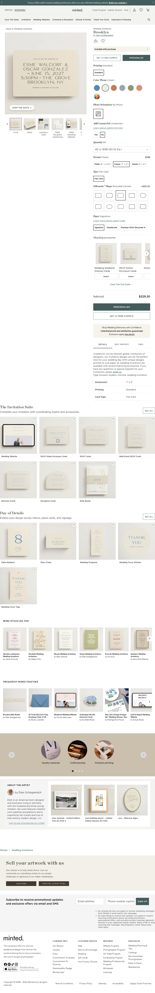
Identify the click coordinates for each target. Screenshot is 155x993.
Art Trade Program (111, 953)
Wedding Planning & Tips (137, 947)
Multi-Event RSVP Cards (130, 456)
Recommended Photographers (135, 958)
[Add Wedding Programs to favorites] (113, 525)
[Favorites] (141, 10)
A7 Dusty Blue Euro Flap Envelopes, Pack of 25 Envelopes (38, 715)
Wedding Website (9, 456)
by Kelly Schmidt (60, 656)
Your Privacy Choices (87, 961)
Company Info (60, 941)
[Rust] (113, 88)
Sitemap (102, 983)
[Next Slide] (146, 253)
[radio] (98, 72)
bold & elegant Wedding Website (140, 715)
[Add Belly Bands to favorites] (113, 464)
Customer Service (87, 941)
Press (55, 953)
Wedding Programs (88, 562)
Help (80, 945)
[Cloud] (122, 88)
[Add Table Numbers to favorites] (34, 525)
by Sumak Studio (137, 719)
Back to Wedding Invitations (19, 29)
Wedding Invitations (22, 850)
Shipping (82, 953)
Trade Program (99, 10)
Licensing (107, 972)
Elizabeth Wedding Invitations (36, 655)
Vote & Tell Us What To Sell (54, 883)
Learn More (21, 883)
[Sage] (130, 88)
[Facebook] (5, 964)
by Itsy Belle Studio (87, 719)
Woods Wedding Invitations (65, 654)
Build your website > (118, 2)
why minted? (122, 344)
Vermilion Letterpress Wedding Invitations (11, 655)
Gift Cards (83, 957)
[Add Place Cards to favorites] (74, 525)
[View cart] (147, 10)
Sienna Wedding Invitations (90, 654)
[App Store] (11, 970)
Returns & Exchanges (87, 949)
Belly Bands (85, 501)
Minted (3, 850)
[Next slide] (84, 124)
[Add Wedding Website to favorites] (34, 419)
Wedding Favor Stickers (130, 562)
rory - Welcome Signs (128, 818)
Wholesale (108, 968)
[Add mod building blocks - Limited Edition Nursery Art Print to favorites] (112, 787)
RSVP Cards (85, 456)
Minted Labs (58, 972)
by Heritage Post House (114, 719)
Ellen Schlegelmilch (104, 35)
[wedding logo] (77, 10)
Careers (56, 949)
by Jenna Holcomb (10, 659)
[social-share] (95, 41)
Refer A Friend (134, 963)
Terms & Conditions (64, 983)
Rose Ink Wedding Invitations (116, 654)
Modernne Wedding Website (65, 714)
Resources (134, 941)
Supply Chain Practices (140, 983)
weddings (19, 10)
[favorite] (103, 41)
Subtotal (98, 296)
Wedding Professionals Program (113, 963)
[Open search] (149, 19)
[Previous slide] (7, 124)
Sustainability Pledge (62, 968)
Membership (134, 967)
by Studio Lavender (36, 719)
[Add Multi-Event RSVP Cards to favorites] (152, 419)
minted (9, 10)
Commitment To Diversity (60, 963)
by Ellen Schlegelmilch (88, 656)
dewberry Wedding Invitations (138, 655)
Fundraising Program (113, 957)
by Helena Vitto (35, 659)
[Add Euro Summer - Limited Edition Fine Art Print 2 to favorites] (79, 787)
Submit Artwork (115, 10)
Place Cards (46, 562)
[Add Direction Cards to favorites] (34, 464)
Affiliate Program (111, 945)
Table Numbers (8, 562)
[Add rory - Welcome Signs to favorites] (145, 787)
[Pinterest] (9, 964)
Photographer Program (114, 949)
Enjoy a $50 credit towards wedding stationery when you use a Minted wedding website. (68, 2)
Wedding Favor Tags (10, 607)
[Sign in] (134, 10)
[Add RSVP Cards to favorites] (113, 419)
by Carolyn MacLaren (62, 717)
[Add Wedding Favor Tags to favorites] (34, 570)
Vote (126, 10)
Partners (108, 941)
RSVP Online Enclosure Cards (54, 456)
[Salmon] (139, 88)
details (103, 344)
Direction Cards (8, 501)
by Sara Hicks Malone (139, 659)
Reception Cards (48, 501)
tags (140, 344)
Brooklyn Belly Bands (11, 714)
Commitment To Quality (64, 957)
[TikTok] (13, 964)
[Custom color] (97, 96)
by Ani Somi (110, 656)
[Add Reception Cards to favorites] (74, 464)
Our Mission (58, 945)
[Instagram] (16, 964)
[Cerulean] (97, 88)
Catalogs (132, 952)
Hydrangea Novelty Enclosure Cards (87, 715)
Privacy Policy (85, 983)
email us (117, 372)
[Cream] (105, 88)
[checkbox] (106, 276)
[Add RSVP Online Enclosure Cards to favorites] (74, 419)
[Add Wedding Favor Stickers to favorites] (152, 525)
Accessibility (118, 983)
